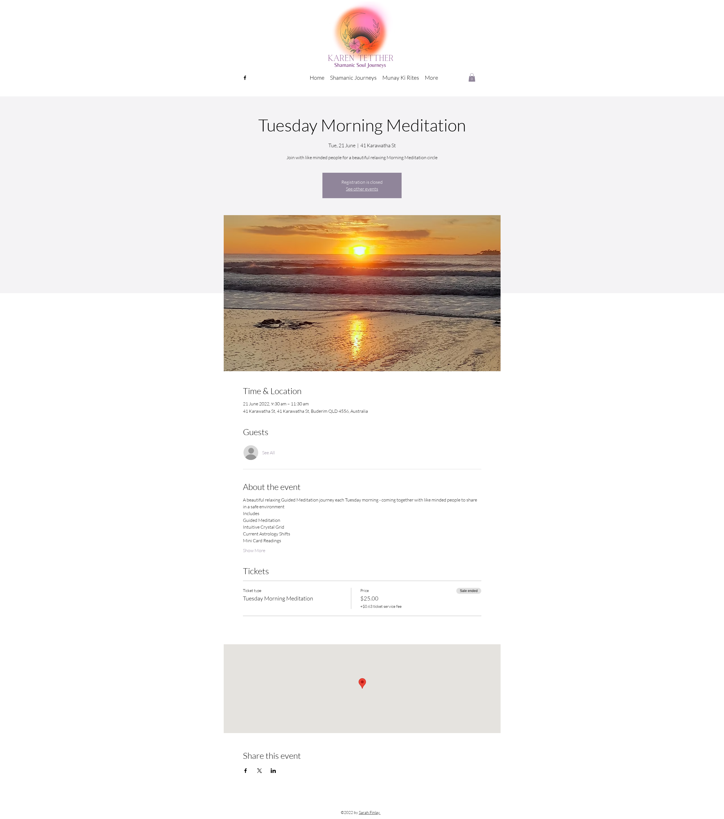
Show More (254, 550)
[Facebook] (245, 78)
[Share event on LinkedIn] (273, 770)
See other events (362, 189)
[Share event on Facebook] (245, 770)
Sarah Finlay (370, 812)
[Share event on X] (259, 770)
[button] (353, 77)
